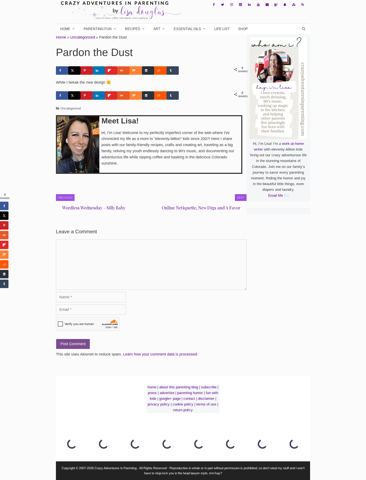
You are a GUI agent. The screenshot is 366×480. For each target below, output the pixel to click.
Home (65, 29)
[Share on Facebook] (62, 70)
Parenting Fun (98, 29)
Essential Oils (187, 29)
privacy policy (159, 404)
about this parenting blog (178, 387)
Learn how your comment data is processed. (160, 354)
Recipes (132, 29)
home (152, 387)
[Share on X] (74, 70)
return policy (183, 410)
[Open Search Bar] (303, 29)
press (152, 393)
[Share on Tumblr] (172, 70)
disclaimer (206, 399)
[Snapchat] (284, 4)
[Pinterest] (240, 4)
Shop (243, 29)
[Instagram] (231, 4)
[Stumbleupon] (293, 4)
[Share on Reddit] (160, 70)
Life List (222, 29)
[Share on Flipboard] (111, 70)
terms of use (206, 404)
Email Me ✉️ (278, 196)
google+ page (169, 399)
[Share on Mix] (136, 70)
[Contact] (267, 4)
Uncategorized (82, 37)
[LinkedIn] (249, 4)
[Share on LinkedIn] (99, 70)
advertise (167, 393)
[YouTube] (258, 4)
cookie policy (183, 404)
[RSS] (302, 4)
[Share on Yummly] (123, 70)
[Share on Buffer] (148, 70)
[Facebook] (213, 4)
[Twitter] (222, 4)
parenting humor (190, 393)
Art (156, 29)
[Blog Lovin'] (276, 4)
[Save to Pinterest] (86, 70)
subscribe (208, 387)
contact (189, 399)
